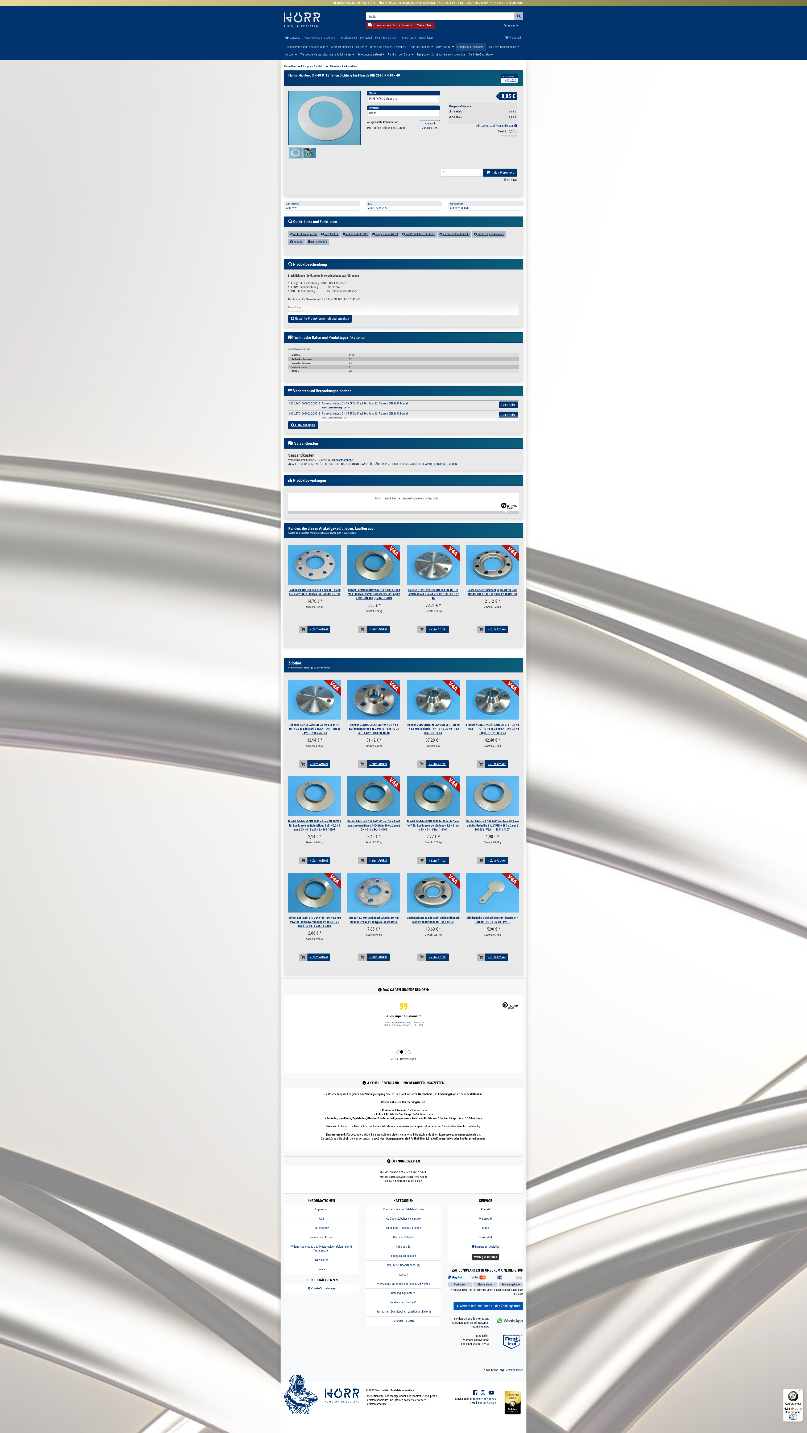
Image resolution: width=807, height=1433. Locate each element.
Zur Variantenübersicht (455, 234)
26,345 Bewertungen (403, 1059)
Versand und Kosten (321, 1237)
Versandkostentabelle (340, 460)
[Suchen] (518, 16)
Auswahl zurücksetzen (430, 125)
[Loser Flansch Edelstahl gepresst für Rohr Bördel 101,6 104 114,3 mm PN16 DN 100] (492, 565)
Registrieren (426, 37)
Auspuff (290, 54)
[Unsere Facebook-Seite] (475, 1393)
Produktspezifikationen (490, 234)
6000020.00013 (311, 413)
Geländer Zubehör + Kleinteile (348, 47)
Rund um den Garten (400, 54)
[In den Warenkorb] (303, 629)
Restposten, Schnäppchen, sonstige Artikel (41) (403, 1311)
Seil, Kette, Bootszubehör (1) (403, 1265)
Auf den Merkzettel (356, 234)
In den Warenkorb (502, 172)
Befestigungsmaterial (369, 54)
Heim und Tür (444, 47)
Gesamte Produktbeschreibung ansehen (321, 319)
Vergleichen (331, 234)
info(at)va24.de (487, 1402)
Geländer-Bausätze (480, 54)
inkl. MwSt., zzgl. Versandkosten (495, 125)
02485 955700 (480, 1326)
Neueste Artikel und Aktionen (319, 37)
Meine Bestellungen (386, 37)
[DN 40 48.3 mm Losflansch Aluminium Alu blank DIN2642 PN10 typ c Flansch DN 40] (373, 893)
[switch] (793, 1417)
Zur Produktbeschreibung (420, 234)
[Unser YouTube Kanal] (491, 1393)
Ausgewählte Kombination (382, 122)
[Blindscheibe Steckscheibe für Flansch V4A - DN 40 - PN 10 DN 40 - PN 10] (492, 893)
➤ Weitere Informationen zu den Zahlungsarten (488, 1306)
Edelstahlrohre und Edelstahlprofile (305, 47)
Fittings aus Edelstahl (470, 47)
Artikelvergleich (348, 37)
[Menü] (800, 1391)
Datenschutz (321, 1228)
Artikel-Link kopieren (305, 234)
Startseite (294, 37)
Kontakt (485, 1209)
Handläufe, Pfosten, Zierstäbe (387, 47)
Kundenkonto (408, 37)
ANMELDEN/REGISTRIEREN (441, 464)
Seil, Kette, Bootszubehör (502, 47)
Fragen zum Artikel (386, 234)
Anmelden (510, 25)
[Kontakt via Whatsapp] (509, 1321)
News (321, 1269)
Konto (485, 1228)
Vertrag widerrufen (485, 1257)
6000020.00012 (311, 403)
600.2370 (294, 413)
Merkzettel (366, 37)
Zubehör (298, 241)
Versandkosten (514, 1370)
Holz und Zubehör (420, 47)
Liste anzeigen (304, 425)
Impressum (321, 1209)
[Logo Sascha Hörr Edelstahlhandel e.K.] (321, 20)
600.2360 (294, 403)
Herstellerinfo (319, 241)
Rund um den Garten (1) (403, 1302)
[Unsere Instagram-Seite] (483, 1393)
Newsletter (321, 1259)
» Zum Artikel (319, 629)
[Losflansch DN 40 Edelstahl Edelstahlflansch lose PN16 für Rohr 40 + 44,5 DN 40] (433, 893)
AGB (321, 1218)
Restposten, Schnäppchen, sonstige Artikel (441, 54)
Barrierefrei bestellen (487, 1246)
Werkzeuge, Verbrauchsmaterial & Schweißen (326, 54)
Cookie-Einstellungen (323, 1288)
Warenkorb (515, 37)
